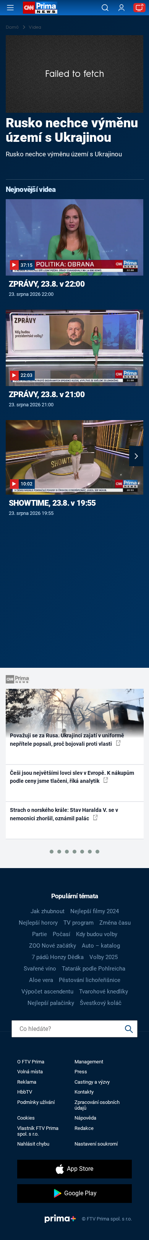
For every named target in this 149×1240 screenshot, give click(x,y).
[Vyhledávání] (105, 7)
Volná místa (30, 1071)
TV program (78, 922)
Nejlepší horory (38, 922)
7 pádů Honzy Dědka (58, 957)
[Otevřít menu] (10, 8)
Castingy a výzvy (92, 1082)
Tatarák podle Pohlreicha (93, 968)
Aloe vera (41, 980)
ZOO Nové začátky (52, 945)
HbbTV (24, 1092)
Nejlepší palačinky (51, 1003)
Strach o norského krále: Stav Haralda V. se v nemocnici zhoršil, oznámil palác (64, 814)
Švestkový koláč (100, 1003)
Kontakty (84, 1092)
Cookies (26, 1118)
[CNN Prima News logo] (40, 8)
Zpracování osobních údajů (97, 1105)
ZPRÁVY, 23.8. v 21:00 (46, 394)
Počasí (61, 934)
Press (80, 1071)
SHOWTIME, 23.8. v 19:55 (52, 503)
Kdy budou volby (96, 934)
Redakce (84, 1128)
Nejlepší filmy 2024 (94, 911)
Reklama (26, 1082)
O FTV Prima (30, 1062)
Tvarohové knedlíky (103, 991)
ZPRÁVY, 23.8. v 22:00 (46, 284)
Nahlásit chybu (33, 1144)
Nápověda (85, 1118)
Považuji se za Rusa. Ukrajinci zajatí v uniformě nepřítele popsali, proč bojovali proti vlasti (67, 739)
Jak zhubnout (48, 911)
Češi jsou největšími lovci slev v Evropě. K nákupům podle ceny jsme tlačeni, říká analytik (72, 777)
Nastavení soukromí (96, 1144)
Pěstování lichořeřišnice (89, 980)
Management (88, 1062)
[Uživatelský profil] (121, 8)
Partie (39, 934)
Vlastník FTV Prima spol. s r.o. (37, 1131)
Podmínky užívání (36, 1102)
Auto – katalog (101, 945)
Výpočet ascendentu (47, 991)
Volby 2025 (103, 957)
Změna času (115, 922)
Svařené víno (40, 968)
